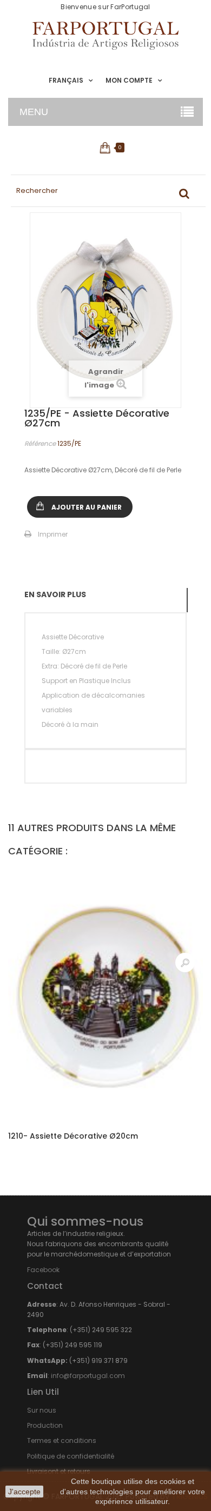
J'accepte (24, 1491)
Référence (40, 443)
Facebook (43, 1269)
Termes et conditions (61, 1440)
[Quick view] (185, 962)
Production (45, 1425)
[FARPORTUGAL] (105, 36)
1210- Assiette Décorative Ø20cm (73, 1136)
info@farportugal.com (88, 1375)
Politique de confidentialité (70, 1456)
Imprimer (53, 534)
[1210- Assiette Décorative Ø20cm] (105, 994)
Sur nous (41, 1410)
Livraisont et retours (58, 1471)
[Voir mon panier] (106, 147)
